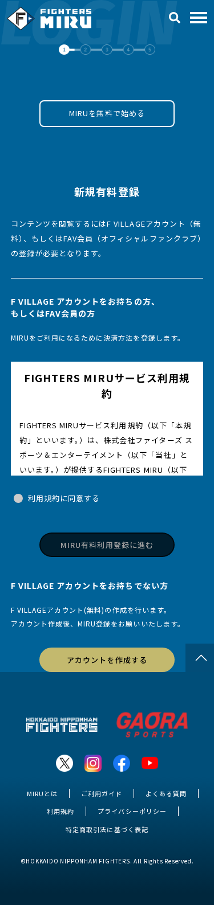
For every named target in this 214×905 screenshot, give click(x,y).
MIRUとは (42, 793)
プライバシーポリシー (132, 811)
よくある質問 (166, 793)
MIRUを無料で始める (106, 113)
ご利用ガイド (101, 793)
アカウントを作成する (107, 659)
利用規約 (60, 811)
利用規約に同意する (64, 498)
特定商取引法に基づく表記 (107, 829)
